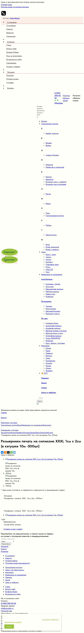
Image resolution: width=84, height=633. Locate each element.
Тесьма (48, 366)
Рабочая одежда (52, 291)
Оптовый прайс (15, 6)
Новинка (8, 577)
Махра (48, 203)
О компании (11, 25)
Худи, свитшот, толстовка (55, 343)
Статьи (8, 45)
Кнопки (48, 348)
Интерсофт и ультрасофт (55, 167)
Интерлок (49, 164)
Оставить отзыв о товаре (13, 529)
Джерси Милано (52, 155)
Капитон (49, 177)
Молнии (49, 356)
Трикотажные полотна (9, 425)
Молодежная (51, 308)
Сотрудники (11, 36)
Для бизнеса (46, 279)
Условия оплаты (12, 79)
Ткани (20, 425)
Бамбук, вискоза (52, 133)
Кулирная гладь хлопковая (56, 184)
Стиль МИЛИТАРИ (53, 338)
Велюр (48, 145)
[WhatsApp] (11, 452)
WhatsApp (58, 103)
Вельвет (49, 143)
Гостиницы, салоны (53, 284)
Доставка (9, 82)
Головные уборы (52, 323)
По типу (44, 318)
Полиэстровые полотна (55, 215)
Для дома (49, 286)
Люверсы (49, 353)
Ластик (48, 194)
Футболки (49, 341)
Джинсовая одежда (53, 326)
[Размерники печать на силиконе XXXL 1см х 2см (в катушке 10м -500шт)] (34, 459)
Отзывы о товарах (13, 66)
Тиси (47, 272)
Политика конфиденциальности (17, 563)
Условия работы (11, 560)
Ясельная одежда (53, 313)
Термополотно (51, 235)
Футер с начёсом (52, 249)
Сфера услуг (50, 294)
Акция (7, 580)
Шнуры (48, 368)
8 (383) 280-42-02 (57, 95)
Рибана (48, 225)
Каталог (4, 549)
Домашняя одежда (53, 328)
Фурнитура (47, 425)
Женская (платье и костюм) (56, 331)
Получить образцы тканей (66, 98)
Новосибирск (15, 18)
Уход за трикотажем (14, 56)
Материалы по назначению (32, 425)
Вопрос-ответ (11, 48)
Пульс (48, 267)
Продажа (10, 75)
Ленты (48, 351)
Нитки (48, 358)
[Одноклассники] (5, 452)
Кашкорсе (49, 179)
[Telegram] (14, 452)
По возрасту (46, 301)
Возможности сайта (14, 59)
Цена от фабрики (12, 582)
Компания (4, 546)
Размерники (50, 361)
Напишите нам (6, 611)
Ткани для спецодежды (14, 570)
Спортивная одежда (53, 336)
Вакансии (10, 32)
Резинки (49, 363)
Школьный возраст (53, 311)
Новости (9, 29)
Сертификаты (11, 63)
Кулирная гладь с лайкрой (56, 182)
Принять (9, 627)
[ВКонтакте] (2, 452)
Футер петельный (52, 247)
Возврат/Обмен (12, 52)
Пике (48, 213)
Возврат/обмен (11, 591)
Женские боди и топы (54, 333)
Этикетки (49, 371)
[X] (8, 452)
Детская (49, 306)
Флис (48, 244)
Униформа (49, 296)
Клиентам (4, 551)
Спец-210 (49, 269)
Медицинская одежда (54, 289)
